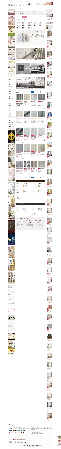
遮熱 (9, 103)
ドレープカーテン (11, 76)
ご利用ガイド (9, 294)
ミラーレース (25, 207)
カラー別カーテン (27, 11)
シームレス (18, 208)
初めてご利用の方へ (10, 285)
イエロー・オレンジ (37, 22)
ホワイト (20, 22)
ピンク (31, 22)
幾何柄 (40, 189)
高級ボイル (18, 207)
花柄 (39, 186)
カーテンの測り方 (10, 287)
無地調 (40, 185)
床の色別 (10, 86)
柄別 (12, 84)
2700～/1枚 (40, 207)
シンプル (25, 189)
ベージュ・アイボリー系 (34, 186)
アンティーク (25, 185)
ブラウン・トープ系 (25, 27)
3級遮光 (17, 196)
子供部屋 (18, 187)
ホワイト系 (33, 185)
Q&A (8, 290)
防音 (17, 199)
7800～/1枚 (40, 210)
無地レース (33, 207)
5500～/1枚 (40, 209)
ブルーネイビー (37, 25)
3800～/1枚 (40, 208)
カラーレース (33, 208)
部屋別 (12, 78)
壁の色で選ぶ (24, 19)
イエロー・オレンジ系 (34, 187)
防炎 (17, 197)
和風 (9, 110)
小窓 (9, 108)
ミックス (31, 27)
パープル (43, 25)
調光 (9, 115)
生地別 (12, 91)
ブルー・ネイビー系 (34, 192)
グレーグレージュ (20, 25)
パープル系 (33, 190)
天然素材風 (18, 210)
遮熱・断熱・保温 (19, 198)
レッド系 (33, 189)
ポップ (25, 192)
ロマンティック (26, 187)
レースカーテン (11, 90)
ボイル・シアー (18, 209)
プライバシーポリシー (10, 299)
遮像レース (25, 208)
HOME (11, 74)
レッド (42, 22)
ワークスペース (18, 190)
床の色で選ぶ (19, 19)
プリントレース (33, 210)
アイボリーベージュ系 (25, 22)
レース (10, 105)
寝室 (17, 186)
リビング (18, 185)
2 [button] (41, 177)
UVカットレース (26, 210)
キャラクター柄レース (34, 214)
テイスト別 (12, 81)
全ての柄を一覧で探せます (11, 36)
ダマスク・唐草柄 (41, 190)
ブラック (20, 27)
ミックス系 (33, 195)
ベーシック (10, 100)
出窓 (12, 120)
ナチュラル (25, 186)
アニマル (40, 191)
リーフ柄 (40, 187)
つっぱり (10, 113)
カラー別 (12, 82)
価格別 (12, 96)
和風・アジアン (26, 191)
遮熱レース (25, 209)
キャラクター (40, 192)
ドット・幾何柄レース (34, 213)
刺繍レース (33, 209)
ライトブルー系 (33, 191)
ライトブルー (31, 25)
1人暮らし (18, 189)
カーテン (19, 11)
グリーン (25, 25)
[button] (44, 92)
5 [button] (43, 177)
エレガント (25, 190)
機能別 (12, 79)
